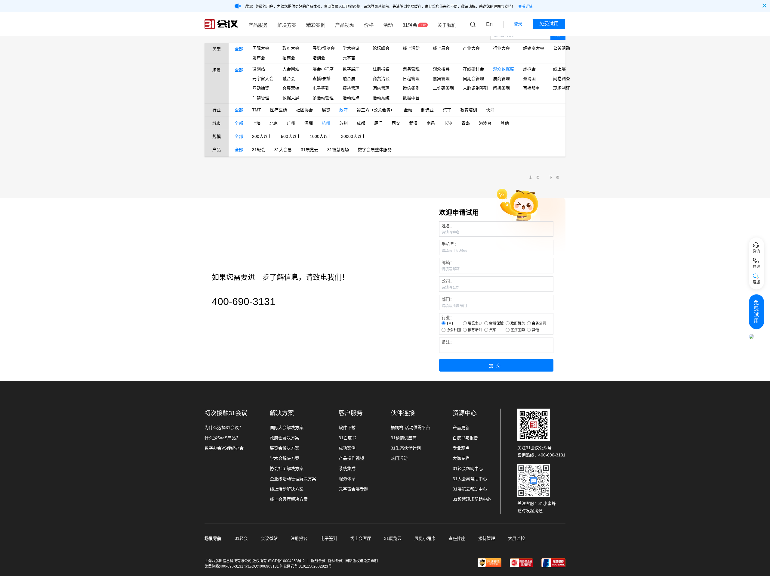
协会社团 (453, 330)
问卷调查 (561, 78)
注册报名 (381, 69)
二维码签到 (443, 88)
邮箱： (448, 262)
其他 (504, 123)
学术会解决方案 (284, 458)
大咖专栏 (461, 458)
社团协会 (304, 109)
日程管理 (411, 78)
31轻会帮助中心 (468, 468)
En (489, 24)
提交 (496, 365)
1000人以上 (321, 136)
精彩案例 (315, 25)
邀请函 (529, 78)
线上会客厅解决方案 (289, 499)
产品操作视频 (351, 458)
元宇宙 (349, 57)
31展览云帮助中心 (470, 489)
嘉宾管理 (441, 78)
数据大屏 (290, 97)
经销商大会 (533, 48)
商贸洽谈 (381, 78)
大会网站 (290, 69)
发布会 (258, 57)
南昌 (431, 123)
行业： (448, 317)
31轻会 (409, 25)
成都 (361, 123)
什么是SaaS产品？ (222, 437)
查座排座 (456, 538)
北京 (274, 123)
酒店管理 (381, 88)
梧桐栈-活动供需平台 (410, 427)
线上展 (559, 69)
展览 (326, 109)
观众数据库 (503, 69)
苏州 (343, 123)
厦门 (378, 123)
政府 (343, 109)
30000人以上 (353, 136)
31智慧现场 (338, 149)
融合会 (288, 78)
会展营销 (290, 88)
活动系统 (381, 97)
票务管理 (411, 69)
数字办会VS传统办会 (224, 448)
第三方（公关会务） (376, 109)
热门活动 (399, 458)
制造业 (427, 109)
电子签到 (321, 88)
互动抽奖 (260, 88)
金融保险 (496, 323)
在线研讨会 (473, 69)
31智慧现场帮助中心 (472, 499)
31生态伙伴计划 (406, 448)
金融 (408, 109)
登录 (518, 23)
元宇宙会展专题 (353, 489)
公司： (448, 281)
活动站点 (351, 97)
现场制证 (561, 88)
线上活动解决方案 (286, 489)
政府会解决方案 (284, 437)
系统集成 (347, 468)
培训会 (319, 57)
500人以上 (291, 136)
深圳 (308, 123)
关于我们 (447, 25)
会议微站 (269, 538)
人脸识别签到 (473, 88)
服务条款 (318, 561)
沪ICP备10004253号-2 (287, 561)
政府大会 (290, 48)
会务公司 (539, 323)
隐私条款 (335, 561)
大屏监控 (516, 538)
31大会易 (283, 149)
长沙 (448, 123)
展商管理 (501, 78)
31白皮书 (347, 437)
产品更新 (461, 427)
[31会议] (221, 24)
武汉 (413, 123)
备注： (448, 342)
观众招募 (441, 69)
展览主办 (475, 323)
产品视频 (344, 25)
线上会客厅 (360, 538)
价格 (369, 25)
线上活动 (411, 48)
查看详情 (525, 7)
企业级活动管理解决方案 (293, 478)
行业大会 (501, 48)
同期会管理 (473, 78)
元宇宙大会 (262, 78)
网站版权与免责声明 (361, 561)
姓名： (448, 225)
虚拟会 (529, 69)
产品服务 (258, 25)
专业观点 (461, 448)
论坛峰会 (381, 48)
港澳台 (485, 123)
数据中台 (411, 97)
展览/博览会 (323, 48)
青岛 (465, 123)
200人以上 (262, 136)
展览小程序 (425, 538)
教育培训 (468, 109)
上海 (256, 123)
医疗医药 (278, 109)
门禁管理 (260, 97)
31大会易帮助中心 (470, 478)
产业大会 (471, 48)
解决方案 (287, 25)
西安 (396, 123)
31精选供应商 (404, 437)
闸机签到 (501, 88)
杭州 (326, 123)
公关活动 (561, 48)
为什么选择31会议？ (224, 427)
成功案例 (347, 448)
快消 (490, 109)
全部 (239, 48)
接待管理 (351, 88)
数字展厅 (351, 69)
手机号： (450, 244)
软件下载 (347, 427)
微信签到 (411, 88)
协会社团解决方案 (286, 468)
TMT (256, 109)
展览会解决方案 (284, 448)
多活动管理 (323, 97)
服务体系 (347, 478)
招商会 (288, 57)
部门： (448, 299)
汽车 (447, 109)
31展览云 (309, 149)
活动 (388, 25)
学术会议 (351, 48)
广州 (291, 123)
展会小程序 (323, 69)
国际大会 (260, 48)
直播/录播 (322, 78)
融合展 (349, 78)
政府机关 (517, 323)
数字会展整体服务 (375, 149)
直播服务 (531, 88)
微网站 (258, 69)
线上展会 (441, 48)
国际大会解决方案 (286, 427)
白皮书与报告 (465, 437)
